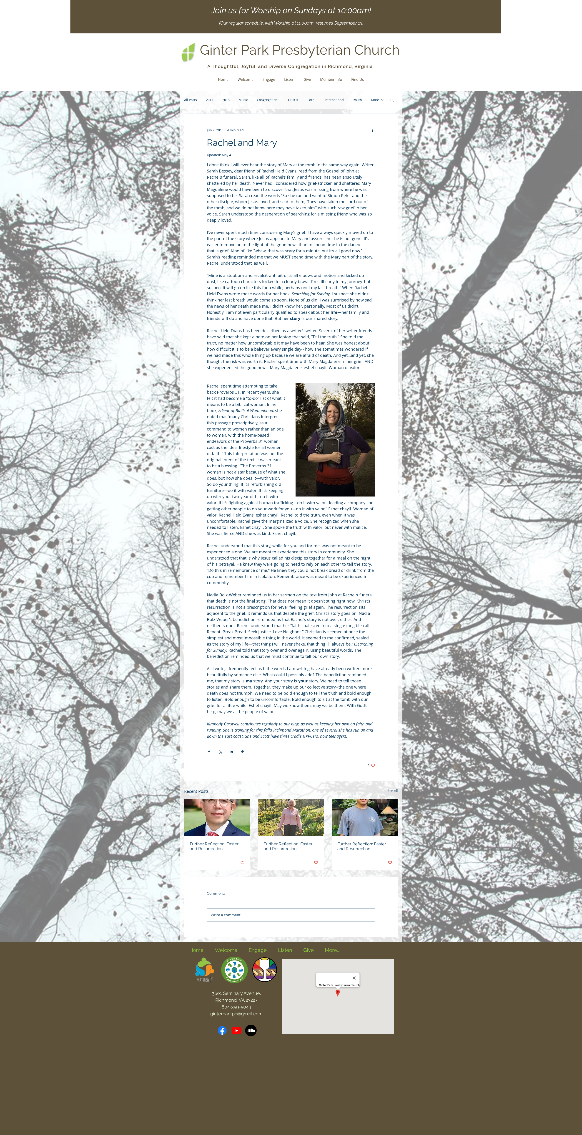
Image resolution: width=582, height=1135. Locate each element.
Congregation (267, 100)
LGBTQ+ (292, 100)
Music (243, 100)
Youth (357, 100)
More (375, 100)
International (334, 100)
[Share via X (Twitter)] (220, 751)
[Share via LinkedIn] (231, 751)
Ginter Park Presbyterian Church (300, 50)
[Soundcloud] (251, 1030)
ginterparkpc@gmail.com (236, 1013)
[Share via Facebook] (209, 751)
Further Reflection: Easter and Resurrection (214, 846)
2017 (209, 100)
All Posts (190, 100)
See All (393, 790)
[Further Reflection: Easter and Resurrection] (217, 817)
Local (311, 100)
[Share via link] (242, 751)
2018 (226, 100)
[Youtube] (236, 1030)
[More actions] (372, 130)
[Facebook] (222, 1030)
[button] (392, 100)
